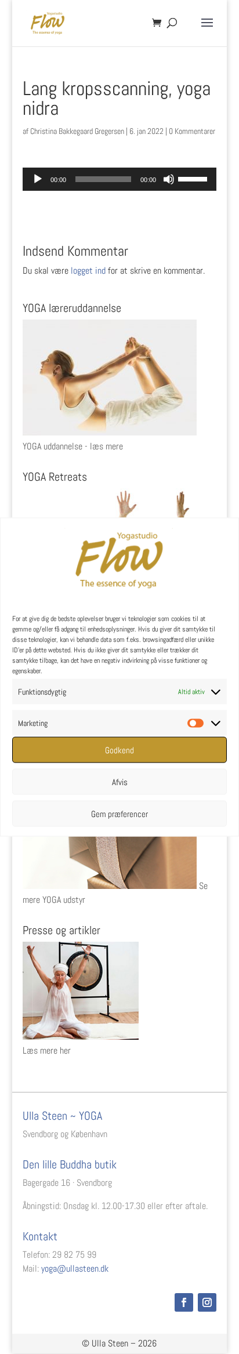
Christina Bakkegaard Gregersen (77, 131)
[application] (119, 179)
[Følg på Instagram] (207, 1302)
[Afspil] (38, 179)
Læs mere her (47, 1050)
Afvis (120, 781)
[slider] (194, 178)
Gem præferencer (119, 813)
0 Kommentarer (192, 131)
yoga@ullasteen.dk (74, 1268)
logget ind (88, 270)
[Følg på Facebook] (184, 1302)
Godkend (119, 749)
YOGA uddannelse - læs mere (73, 446)
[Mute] (169, 179)
